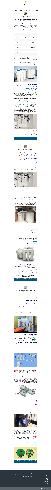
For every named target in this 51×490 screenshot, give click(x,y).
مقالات (27, 17)
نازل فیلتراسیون (30, 270)
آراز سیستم (41, 488)
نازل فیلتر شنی (25, 133)
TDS (31, 101)
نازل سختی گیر (32, 438)
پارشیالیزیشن (31, 134)
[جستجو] (18, 4)
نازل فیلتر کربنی (20, 133)
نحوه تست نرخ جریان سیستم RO (25, 16)
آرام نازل (31, 130)
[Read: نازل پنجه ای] (47, 483)
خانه (47, 473)
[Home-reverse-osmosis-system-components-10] (25, 146)
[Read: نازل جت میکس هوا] (47, 480)
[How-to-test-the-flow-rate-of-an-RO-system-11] (25, 13)
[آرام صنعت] (25, 1)
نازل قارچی (45, 481)
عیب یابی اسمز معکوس (28, 19)
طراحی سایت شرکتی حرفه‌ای (45, 488)
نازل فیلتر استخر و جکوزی (32, 133)
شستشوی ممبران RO (29, 188)
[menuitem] (32, 4)
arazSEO (24, 17)
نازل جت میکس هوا (44, 479)
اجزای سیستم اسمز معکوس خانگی (25, 149)
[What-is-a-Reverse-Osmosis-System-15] (25, 287)
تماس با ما (47, 475)
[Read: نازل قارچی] (47, 481)
